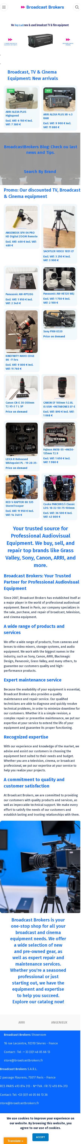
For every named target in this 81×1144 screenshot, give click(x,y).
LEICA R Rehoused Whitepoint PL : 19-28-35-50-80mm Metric (20, 456)
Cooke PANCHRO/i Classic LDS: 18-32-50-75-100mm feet (56, 500)
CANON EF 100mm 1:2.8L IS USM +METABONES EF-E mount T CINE (57, 402)
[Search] (74, 7)
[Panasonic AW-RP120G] (21, 275)
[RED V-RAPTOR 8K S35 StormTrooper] (21, 480)
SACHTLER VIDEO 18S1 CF (57, 247)
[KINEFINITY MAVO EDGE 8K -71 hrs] (21, 329)
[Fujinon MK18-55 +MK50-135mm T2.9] (57, 429)
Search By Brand (38, 169)
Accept (39, 1137)
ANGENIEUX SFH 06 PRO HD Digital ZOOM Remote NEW (20, 233)
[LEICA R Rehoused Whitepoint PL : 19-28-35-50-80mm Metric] (21, 434)
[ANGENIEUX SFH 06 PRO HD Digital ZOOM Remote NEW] (21, 215)
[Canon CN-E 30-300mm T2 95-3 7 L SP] (21, 383)
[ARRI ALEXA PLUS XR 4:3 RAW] (57, 98)
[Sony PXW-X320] (57, 317)
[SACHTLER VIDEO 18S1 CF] (57, 224)
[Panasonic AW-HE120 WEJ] (57, 275)
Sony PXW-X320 (51, 329)
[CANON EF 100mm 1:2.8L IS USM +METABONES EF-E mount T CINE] (57, 383)
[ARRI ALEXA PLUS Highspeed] (21, 97)
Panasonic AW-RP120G (19, 289)
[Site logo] (41, 7)
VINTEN (35, 1028)
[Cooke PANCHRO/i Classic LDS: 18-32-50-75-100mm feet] (57, 481)
